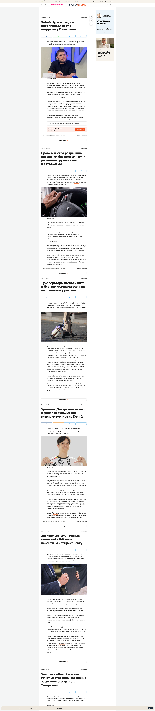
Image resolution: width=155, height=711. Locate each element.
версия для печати (83, 135)
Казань (42, 4)
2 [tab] (104, 32)
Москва (101, 1)
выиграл (76, 501)
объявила (77, 115)
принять (150, 708)
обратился (70, 92)
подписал (76, 182)
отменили (74, 647)
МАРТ (104, 16)
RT (71, 305)
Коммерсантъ (69, 631)
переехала (55, 513)
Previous (97, 32)
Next (112, 32)
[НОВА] (57, 5)
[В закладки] (91, 20)
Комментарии (63, 140)
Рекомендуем (100, 49)
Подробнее (59, 708)
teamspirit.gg (51, 467)
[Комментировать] (91, 16)
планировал (62, 643)
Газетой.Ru (61, 560)
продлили (67, 649)
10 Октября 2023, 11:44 (45, 17)
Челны (94, 1)
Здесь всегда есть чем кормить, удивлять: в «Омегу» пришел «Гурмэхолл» (105, 52)
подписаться (80, 129)
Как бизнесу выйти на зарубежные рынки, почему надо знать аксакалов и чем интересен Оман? (104, 28)
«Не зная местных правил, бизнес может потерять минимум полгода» (104, 22)
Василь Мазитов (106, 15)
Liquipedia (66, 433)
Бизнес (49, 652)
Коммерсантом (62, 247)
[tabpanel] (105, 21)
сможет (82, 254)
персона (98, 12)
